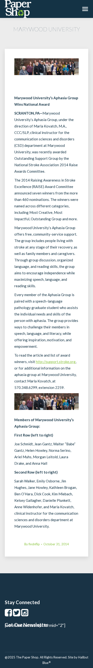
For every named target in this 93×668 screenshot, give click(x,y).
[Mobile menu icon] (85, 9)
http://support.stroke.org (56, 361)
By (32, 544)
